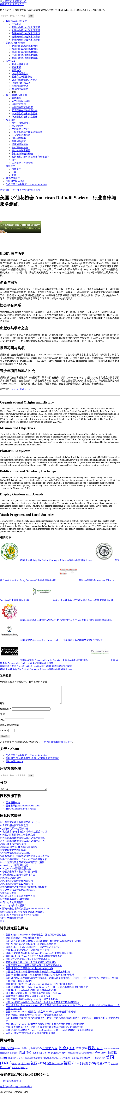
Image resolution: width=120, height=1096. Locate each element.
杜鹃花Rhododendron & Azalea (21, 808)
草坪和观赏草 (19, 141)
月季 (66, 1053)
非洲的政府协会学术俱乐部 (26, 39)
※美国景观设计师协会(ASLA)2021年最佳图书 (24, 837)
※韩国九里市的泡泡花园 (13, 844)
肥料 (14, 175)
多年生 (115, 1048)
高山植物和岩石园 (21, 150)
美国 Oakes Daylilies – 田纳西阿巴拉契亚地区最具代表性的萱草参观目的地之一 (46, 1024)
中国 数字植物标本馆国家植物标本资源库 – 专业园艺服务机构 (38, 971)
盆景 (83, 1058)
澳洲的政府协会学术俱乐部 (26, 36)
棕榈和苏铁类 (19, 138)
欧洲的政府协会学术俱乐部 (26, 30)
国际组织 (16, 24)
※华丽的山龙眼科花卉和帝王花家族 (18, 871)
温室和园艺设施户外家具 (24, 79)
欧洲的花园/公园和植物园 (25, 49)
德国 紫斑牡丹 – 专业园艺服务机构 (24, 937)
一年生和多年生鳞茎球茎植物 (27, 132)
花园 (38, 1063)
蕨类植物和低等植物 (22, 153)
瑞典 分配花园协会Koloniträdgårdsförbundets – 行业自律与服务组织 (39, 953)
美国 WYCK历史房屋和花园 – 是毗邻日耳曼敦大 (31, 944)
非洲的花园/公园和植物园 (25, 58)
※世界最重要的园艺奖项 (13, 850)
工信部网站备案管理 (10, 1081)
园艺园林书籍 (13, 802)
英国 (89, 1063)
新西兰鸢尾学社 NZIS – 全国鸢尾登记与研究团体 (31, 962)
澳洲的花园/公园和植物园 (25, 52)
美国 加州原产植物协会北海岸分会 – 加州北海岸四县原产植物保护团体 (42, 1002)
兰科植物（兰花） (21, 129)
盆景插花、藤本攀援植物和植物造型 (30, 156)
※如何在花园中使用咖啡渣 (14, 828)
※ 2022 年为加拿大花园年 (13, 905)
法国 (20, 1058)
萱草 (114, 1064)
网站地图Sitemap (14, 761)
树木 (90, 1053)
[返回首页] (13, 1)
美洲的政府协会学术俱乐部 (26, 33)
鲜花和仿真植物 (20, 89)
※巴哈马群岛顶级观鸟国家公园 (16, 884)
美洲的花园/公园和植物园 (25, 55)
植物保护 (16, 169)
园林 (82, 1048)
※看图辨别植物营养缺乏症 (14, 825)
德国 (25, 1052)
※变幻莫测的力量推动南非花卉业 (17, 874)
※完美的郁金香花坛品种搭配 (15, 853)
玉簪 (58, 1058)
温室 (29, 1058)
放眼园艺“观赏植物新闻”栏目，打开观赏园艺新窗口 (32, 758)
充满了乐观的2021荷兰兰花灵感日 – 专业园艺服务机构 (34, 965)
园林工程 (16, 67)
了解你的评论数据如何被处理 (57, 742)
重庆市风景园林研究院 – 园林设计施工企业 (28, 996)
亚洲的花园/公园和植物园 (25, 46)
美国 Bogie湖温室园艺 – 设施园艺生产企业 (27, 950)
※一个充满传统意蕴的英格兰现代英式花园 (22, 862)
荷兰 (103, 1063)
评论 (3, 703)
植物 (101, 1052)
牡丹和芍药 (17, 126)
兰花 (36, 1048)
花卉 (25, 1063)
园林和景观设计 (20, 86)
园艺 (95, 1048)
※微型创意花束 (8, 893)
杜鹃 (82, 1053)
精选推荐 (16, 98)
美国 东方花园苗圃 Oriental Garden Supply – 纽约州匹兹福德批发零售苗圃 (43, 941)
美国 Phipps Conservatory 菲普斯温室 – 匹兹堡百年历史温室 (36, 934)
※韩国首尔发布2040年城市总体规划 (18, 847)
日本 (46, 1053)
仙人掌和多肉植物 (21, 135)
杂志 (74, 1053)
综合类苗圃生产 (20, 73)
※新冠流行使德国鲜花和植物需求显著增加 (22, 912)
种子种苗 (16, 70)
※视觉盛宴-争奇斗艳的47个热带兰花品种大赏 (24, 831)
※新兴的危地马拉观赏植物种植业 (17, 890)
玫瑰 (66, 1058)
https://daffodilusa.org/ (22, 389)
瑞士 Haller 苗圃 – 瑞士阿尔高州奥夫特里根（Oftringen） (35, 993)
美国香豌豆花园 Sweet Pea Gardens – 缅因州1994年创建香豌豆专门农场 (36, 666)
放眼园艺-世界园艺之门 (12, 4)
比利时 (11, 1058)
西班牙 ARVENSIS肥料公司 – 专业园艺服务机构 (30, 1033)
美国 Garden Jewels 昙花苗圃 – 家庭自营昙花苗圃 (31, 990)
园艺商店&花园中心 (22, 76)
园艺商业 (10, 61)
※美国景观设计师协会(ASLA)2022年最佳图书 (24, 841)
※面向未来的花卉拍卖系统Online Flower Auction (24, 908)
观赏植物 (10, 119)
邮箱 (3, 714)
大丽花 (4, 1053)
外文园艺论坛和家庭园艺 (24, 116)
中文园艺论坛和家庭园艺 (24, 113)
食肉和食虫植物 (20, 147)
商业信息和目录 (20, 64)
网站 (2, 719)
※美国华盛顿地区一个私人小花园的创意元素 (23, 859)
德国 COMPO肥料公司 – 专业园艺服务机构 (28, 959)
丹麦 (17, 1048)
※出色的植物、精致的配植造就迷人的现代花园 (24, 856)
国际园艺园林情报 (15, 181)
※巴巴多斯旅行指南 (10, 878)
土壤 (14, 172)
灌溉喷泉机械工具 (21, 83)
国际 (107, 1048)
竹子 (14, 159)
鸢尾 (24, 1068)
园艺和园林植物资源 (16, 95)
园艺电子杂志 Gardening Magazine (23, 805)
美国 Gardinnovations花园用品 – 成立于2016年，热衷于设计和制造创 (41, 1011)
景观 (56, 1052)
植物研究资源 (19, 104)
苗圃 (72, 1063)
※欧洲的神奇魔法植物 (11, 918)
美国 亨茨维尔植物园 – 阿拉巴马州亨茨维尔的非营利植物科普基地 (40, 974)
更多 (2, 921)
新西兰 (37, 1053)
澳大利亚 (40, 1058)
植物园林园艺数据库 (22, 107)
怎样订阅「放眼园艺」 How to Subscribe (26, 184)
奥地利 (14, 1053)
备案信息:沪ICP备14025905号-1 (16, 1086)
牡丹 (51, 1058)
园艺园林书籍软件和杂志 (24, 110)
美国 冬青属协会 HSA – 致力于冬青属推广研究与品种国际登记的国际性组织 (45, 1027)
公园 (26, 1048)
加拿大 (50, 1048)
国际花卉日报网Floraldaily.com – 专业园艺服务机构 (32, 999)
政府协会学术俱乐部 (16, 21)
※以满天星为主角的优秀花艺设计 (17, 896)
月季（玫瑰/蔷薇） (21, 123)
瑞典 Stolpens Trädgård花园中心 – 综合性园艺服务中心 (33, 947)
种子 (92, 1058)
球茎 (75, 1058)
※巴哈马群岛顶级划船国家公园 (16, 881)
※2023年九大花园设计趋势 (14, 865)
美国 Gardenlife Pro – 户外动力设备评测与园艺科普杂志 (34, 956)
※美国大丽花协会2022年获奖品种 (17, 834)
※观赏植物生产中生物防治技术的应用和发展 (23, 887)
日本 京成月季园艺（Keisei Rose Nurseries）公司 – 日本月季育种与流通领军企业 (47, 987)
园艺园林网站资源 (21, 101)
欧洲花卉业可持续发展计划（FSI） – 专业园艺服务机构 (34, 1014)
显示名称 (5, 709)
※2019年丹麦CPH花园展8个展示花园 (19, 915)
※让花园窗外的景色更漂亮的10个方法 (20, 822)
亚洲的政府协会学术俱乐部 (26, 27)
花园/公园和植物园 (15, 42)
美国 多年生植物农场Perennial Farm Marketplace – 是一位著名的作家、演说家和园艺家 (49, 1030)
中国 (7, 1048)
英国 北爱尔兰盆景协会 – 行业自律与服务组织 (29, 968)
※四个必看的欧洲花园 (11, 902)
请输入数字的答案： (10, 725)
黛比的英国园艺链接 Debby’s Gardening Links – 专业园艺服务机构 (39, 984)
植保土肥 (10, 166)
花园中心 (55, 1063)
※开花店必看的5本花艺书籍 (14, 899)
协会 (67, 1048)
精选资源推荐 (13, 178)
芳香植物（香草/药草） (24, 163)
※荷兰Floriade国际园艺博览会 (15, 868)
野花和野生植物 (20, 144)
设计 (5, 1067)
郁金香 (16, 1068)
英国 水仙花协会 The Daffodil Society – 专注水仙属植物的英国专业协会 (36, 669)
